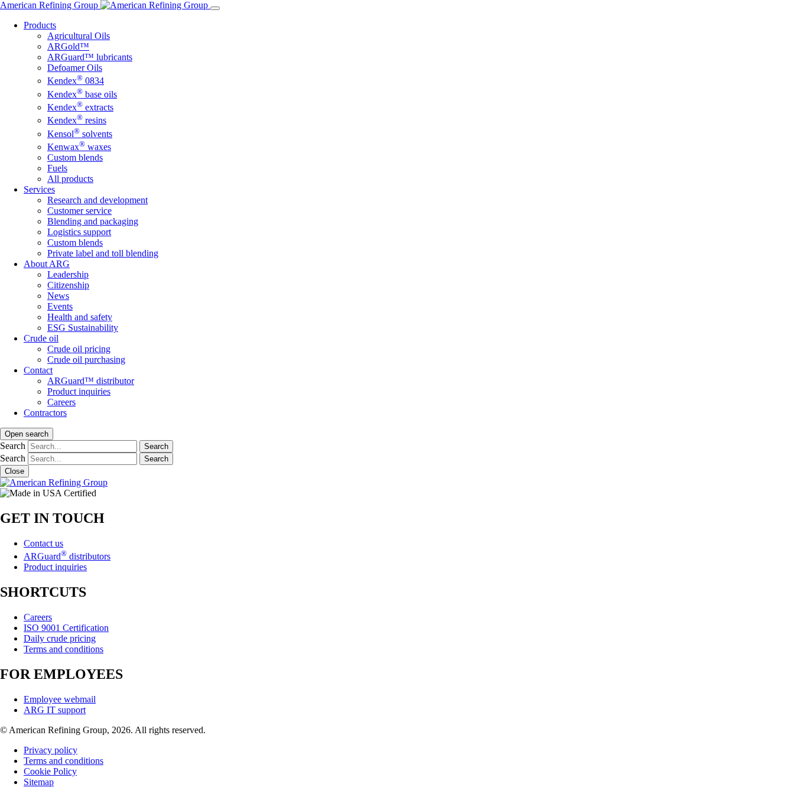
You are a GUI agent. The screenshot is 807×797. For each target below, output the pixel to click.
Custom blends (75, 157)
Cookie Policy (50, 771)
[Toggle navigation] (215, 8)
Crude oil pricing (78, 349)
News (58, 296)
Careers (61, 402)
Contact (38, 370)
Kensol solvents (79, 134)
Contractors (45, 413)
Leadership (68, 274)
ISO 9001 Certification (66, 628)
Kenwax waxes (79, 147)
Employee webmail (60, 699)
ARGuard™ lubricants (89, 57)
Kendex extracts (80, 107)
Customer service (79, 211)
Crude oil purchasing (86, 359)
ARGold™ (68, 46)
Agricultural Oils (78, 36)
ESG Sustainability (82, 328)
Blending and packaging (92, 221)
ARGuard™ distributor (90, 381)
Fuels (57, 168)
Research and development (97, 200)
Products (40, 25)
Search (12, 446)
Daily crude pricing (60, 638)
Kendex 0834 (75, 81)
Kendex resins (76, 120)
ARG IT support (55, 710)
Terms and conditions (63, 649)
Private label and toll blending (102, 253)
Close (14, 471)
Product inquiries (78, 391)
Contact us (43, 543)
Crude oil (41, 338)
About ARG (47, 264)
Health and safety (79, 317)
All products (70, 179)
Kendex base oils (82, 94)
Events (60, 306)
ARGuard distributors (67, 556)
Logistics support (79, 232)
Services (39, 189)
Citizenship (68, 285)
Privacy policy (50, 750)
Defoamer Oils (74, 68)
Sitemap (39, 782)
